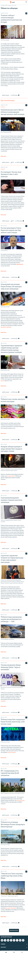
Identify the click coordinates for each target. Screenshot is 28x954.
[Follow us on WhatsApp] (14, 940)
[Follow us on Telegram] (5, 940)
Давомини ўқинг (14, 930)
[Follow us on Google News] (20, 940)
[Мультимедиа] (6, 952)
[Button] (5, 95)
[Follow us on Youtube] (2, 940)
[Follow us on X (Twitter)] (17, 940)
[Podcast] (23, 940)
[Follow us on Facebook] (8, 940)
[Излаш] (22, 952)
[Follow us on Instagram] (11, 940)
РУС (14, 952)
